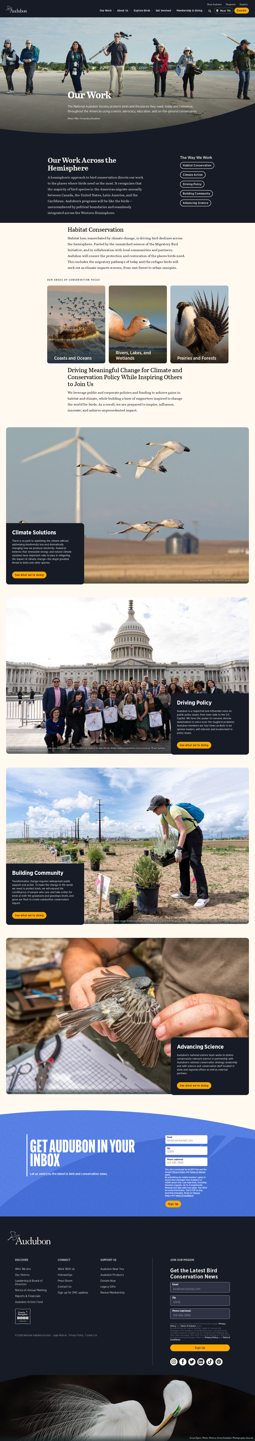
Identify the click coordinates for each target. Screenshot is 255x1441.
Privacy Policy (178, 1172)
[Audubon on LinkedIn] (201, 1361)
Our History (22, 1275)
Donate (241, 10)
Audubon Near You (112, 1269)
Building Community (196, 193)
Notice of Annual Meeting (31, 1290)
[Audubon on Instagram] (173, 1361)
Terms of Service (197, 1172)
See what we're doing (29, 575)
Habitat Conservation (197, 165)
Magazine (230, 4)
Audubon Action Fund (29, 1302)
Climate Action (193, 174)
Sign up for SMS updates (73, 1292)
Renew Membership (112, 1292)
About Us (122, 10)
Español (244, 4)
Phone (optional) (175, 1159)
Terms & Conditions (184, 1195)
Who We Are (23, 1269)
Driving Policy (192, 184)
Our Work (105, 10)
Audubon (16, 9)
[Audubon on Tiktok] (210, 1361)
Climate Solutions (34, 532)
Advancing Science (195, 203)
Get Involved (163, 10)
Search (210, 11)
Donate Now (108, 1280)
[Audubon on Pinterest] (219, 1361)
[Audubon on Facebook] (182, 1361)
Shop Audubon (214, 4)
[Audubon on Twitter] (192, 1361)
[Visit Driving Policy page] (127, 675)
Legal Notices (60, 1335)
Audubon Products (112, 1275)
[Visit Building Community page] (127, 846)
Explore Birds (142, 10)
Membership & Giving (189, 10)
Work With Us (66, 1269)
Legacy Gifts (108, 1286)
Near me (225, 10)
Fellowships (65, 1275)
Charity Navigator (23, 1316)
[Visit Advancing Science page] (127, 1016)
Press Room (65, 1280)
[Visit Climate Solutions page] (127, 505)
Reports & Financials (28, 1296)
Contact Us (64, 1286)
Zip (168, 1148)
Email (169, 1137)
